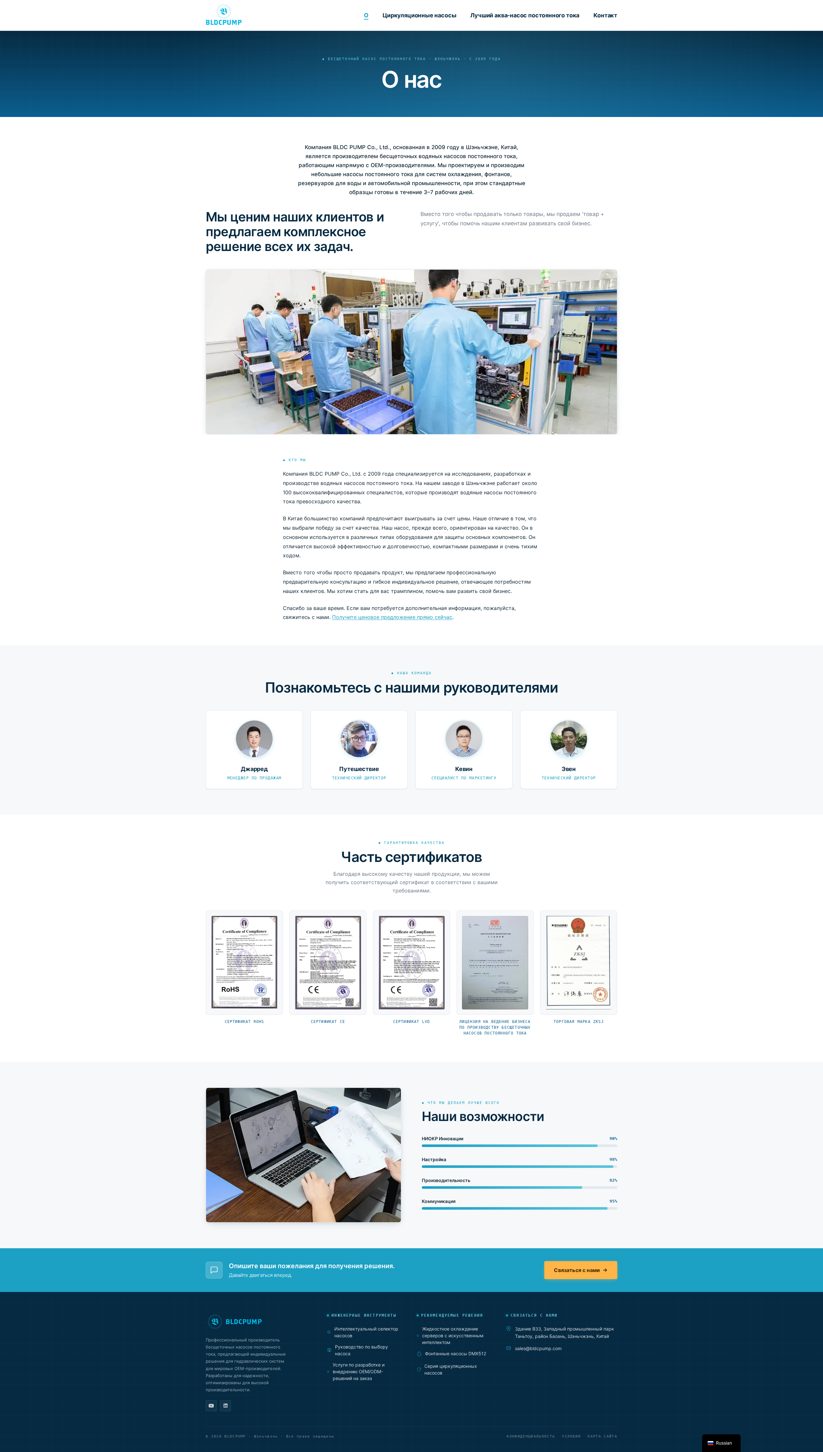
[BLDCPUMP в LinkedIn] (225, 1405)
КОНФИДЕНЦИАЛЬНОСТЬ (531, 1436)
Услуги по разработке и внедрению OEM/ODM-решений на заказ (358, 1371)
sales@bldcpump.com (538, 1348)
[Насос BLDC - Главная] (224, 14)
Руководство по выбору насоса (361, 1350)
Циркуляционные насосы (419, 15)
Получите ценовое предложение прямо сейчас (392, 617)
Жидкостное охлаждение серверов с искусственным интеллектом (453, 1335)
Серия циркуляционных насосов (450, 1369)
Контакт (605, 15)
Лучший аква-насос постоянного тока (524, 15)
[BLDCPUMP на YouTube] (211, 1405)
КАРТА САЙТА (602, 1436)
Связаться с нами (577, 1270)
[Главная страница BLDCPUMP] (257, 1322)
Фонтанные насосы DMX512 (455, 1353)
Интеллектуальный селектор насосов (366, 1332)
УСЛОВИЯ (571, 1436)
